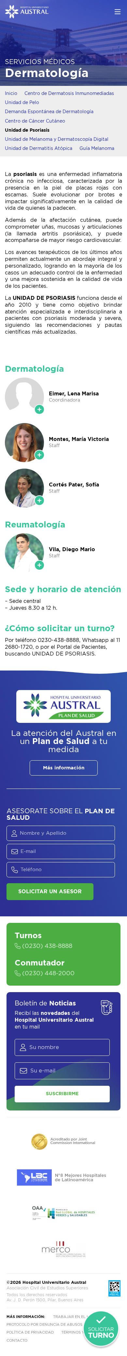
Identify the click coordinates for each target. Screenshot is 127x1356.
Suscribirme (62, 1094)
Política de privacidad (30, 1332)
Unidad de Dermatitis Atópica (38, 148)
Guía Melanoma (96, 148)
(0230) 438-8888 (46, 946)
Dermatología (47, 73)
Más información (63, 767)
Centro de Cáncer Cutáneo (35, 121)
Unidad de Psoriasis (27, 130)
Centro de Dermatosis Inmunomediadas (69, 93)
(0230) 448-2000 (48, 974)
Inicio (11, 93)
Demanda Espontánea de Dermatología (49, 112)
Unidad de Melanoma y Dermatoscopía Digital (56, 139)
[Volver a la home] (27, 15)
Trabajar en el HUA (74, 1317)
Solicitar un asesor (50, 891)
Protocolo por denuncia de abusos (44, 1324)
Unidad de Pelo (22, 102)
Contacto (17, 1340)
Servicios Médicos (40, 62)
